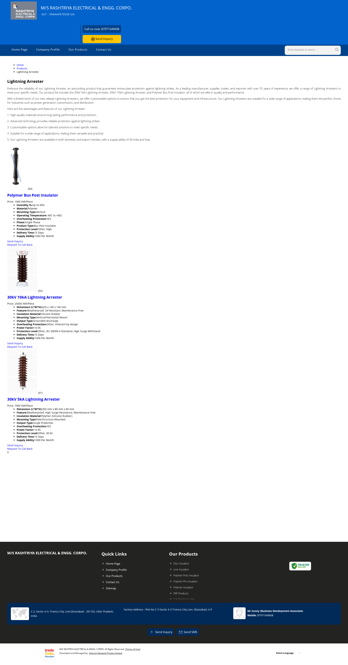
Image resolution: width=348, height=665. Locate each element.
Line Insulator (181, 569)
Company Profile (48, 49)
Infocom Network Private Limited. (105, 653)
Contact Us (103, 49)
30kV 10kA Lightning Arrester (34, 297)
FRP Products (180, 593)
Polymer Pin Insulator (185, 581)
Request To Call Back (19, 244)
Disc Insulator (181, 563)
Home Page (20, 49)
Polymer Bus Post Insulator (32, 195)
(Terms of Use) (132, 649)
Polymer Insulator (183, 587)
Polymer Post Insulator (186, 575)
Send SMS (190, 632)
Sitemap (111, 588)
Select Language (285, 652)
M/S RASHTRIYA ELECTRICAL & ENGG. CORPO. (86, 10)
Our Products (78, 49)
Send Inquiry (104, 39)
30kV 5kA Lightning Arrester (33, 399)
